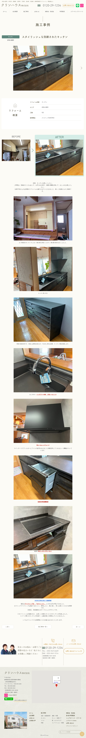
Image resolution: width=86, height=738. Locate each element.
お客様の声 (32, 720)
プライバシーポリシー (72, 726)
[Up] (82, 734)
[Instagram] (81, 5)
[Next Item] (81, 68)
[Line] (77, 5)
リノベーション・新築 (58, 722)
